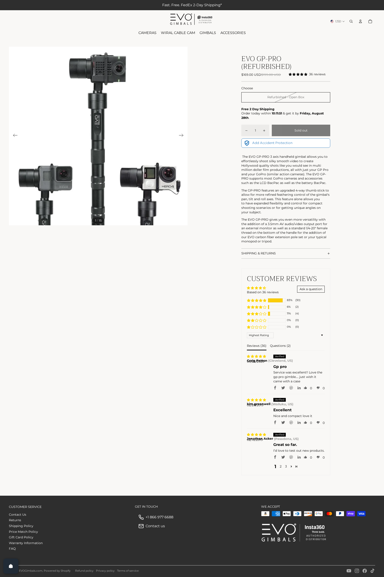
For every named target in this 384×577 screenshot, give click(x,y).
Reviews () (256, 346)
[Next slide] (183, 136)
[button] (256, 300)
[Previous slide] (14, 136)
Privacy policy (105, 570)
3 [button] (286, 466)
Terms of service (128, 570)
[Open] (10, 566)
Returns (15, 520)
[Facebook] (364, 570)
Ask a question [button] (311, 289)
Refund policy (84, 570)
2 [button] (281, 466)
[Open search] (351, 21)
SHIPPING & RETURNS (258, 253)
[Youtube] (349, 570)
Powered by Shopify (57, 570)
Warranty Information (26, 543)
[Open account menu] (360, 21)
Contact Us (17, 515)
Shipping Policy (21, 526)
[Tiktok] (372, 570)
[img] (256, 356)
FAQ (12, 549)
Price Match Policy (23, 532)
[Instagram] (357, 570)
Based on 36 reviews (263, 292)
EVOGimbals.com (30, 570)
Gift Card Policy (21, 537)
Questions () (280, 346)
